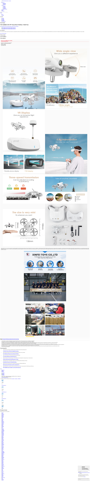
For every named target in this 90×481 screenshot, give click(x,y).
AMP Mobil (19, 378)
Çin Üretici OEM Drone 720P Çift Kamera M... (10, 356)
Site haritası (16, 378)
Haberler (3, 9)
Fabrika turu (4, 4)
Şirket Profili (4, 3)
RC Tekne (4, 6)
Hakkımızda (3, 2)
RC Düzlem (4, 7)
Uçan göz (3, 15)
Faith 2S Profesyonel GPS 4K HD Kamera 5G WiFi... (11, 359)
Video (2, 10)
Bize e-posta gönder (2, 33)
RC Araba (3, 19)
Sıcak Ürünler (12, 378)
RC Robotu (4, 8)
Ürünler (2, 5)
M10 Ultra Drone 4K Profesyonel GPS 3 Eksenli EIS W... (11, 364)
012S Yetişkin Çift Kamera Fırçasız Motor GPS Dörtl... (11, 353)
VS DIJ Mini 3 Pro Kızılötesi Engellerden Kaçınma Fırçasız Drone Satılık (10, 339)
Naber (5, 33)
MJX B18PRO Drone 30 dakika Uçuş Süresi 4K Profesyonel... (12, 367)
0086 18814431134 (4, 385)
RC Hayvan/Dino (4, 21)
